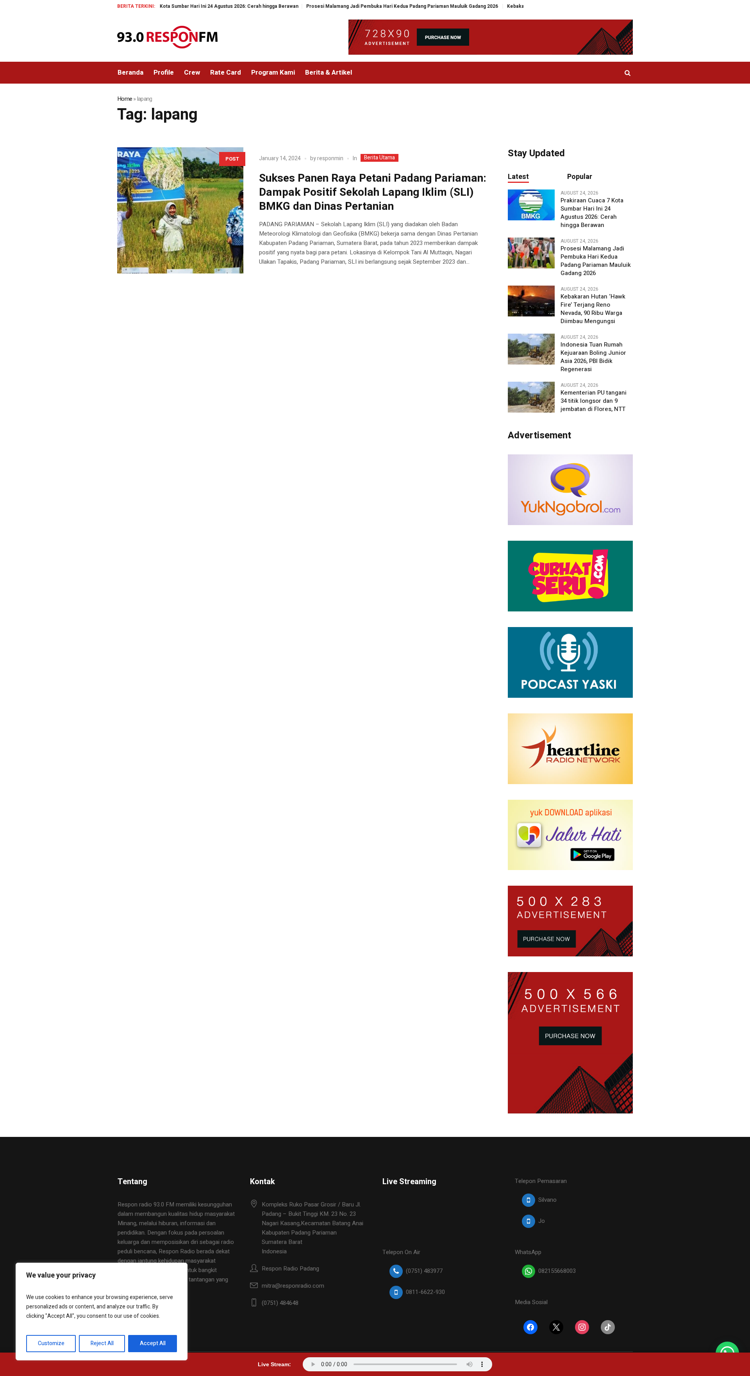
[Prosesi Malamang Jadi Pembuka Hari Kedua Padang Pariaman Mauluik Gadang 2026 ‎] (531, 252)
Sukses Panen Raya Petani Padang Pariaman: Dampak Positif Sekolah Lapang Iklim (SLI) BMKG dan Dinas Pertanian (372, 192)
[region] (102, 1311)
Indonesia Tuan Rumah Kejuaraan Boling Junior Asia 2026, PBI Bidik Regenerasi (593, 357)
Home (124, 99)
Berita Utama (379, 158)
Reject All (102, 1343)
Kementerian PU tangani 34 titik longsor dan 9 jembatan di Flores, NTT (594, 401)
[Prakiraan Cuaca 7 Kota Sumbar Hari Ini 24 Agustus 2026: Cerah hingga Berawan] (531, 204)
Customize (51, 1343)
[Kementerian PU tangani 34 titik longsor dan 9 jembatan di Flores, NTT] (531, 397)
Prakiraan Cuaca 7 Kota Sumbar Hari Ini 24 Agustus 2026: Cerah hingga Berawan (169, 6)
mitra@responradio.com (293, 1285)
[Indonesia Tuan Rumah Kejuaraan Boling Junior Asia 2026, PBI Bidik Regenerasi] (531, 349)
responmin (330, 158)
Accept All (153, 1343)
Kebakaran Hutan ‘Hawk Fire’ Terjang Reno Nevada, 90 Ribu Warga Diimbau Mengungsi (593, 309)
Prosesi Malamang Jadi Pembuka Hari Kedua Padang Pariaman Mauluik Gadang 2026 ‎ (364, 6)
